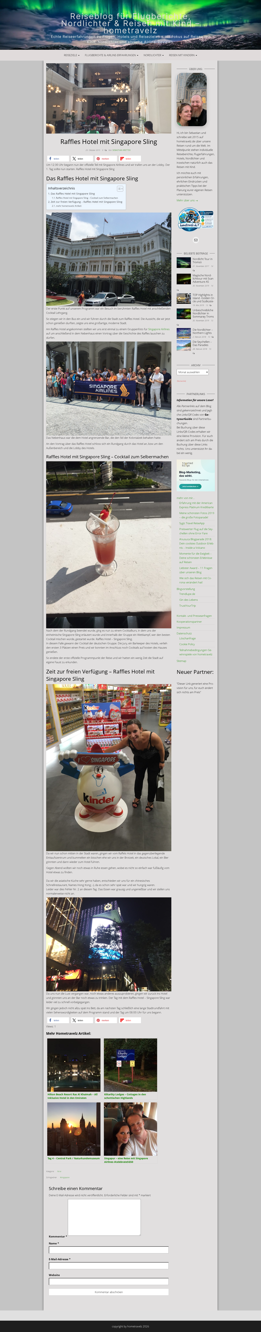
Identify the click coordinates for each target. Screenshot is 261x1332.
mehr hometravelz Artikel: (68, 205)
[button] (58, 158)
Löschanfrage (187, 638)
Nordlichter (153, 55)
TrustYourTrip (187, 605)
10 (209, 336)
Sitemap (181, 661)
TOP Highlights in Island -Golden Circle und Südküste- (204, 298)
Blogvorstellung (186, 589)
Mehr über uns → (187, 200)
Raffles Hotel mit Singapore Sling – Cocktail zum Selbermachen (87, 197)
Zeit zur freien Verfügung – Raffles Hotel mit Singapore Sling (86, 201)
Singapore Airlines (159, 329)
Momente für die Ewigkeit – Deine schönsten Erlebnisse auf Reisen (195, 558)
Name (54, 1243)
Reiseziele (71, 55)
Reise (59, 1171)
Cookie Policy (187, 644)
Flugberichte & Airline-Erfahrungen (111, 55)
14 (212, 266)
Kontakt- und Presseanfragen (194, 615)
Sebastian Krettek (121, 150)
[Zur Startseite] (130, 25)
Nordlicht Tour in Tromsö (203, 260)
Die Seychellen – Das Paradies (202, 343)
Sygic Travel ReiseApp (192, 523)
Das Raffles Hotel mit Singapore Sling (73, 193)
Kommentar (58, 1236)
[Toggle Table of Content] (118, 189)
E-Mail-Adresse (59, 1259)
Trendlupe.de (187, 594)
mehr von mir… (186, 498)
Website (54, 1275)
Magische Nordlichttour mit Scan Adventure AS (203, 278)
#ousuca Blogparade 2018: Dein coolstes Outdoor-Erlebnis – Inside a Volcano (196, 543)
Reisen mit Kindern (182, 55)
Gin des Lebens (188, 599)
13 (207, 305)
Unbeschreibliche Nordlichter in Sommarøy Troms (203, 313)
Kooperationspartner (189, 621)
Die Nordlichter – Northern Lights (203, 331)
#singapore (64, 1177)
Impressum (183, 627)
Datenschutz (184, 633)
